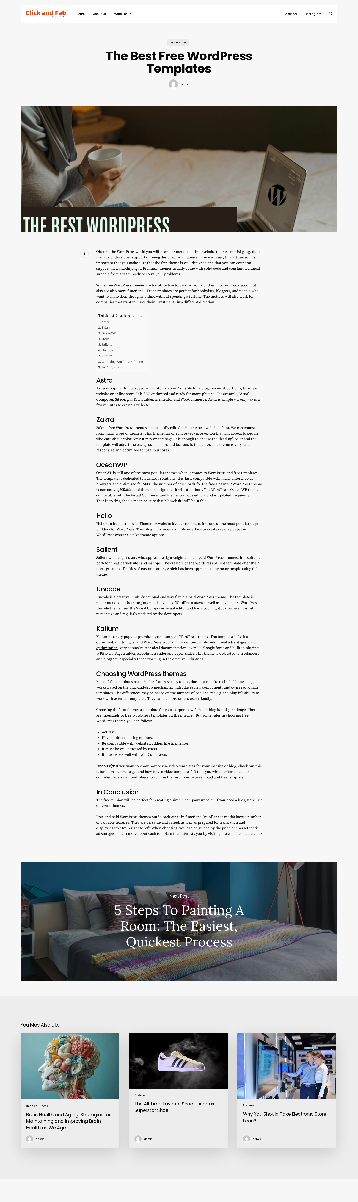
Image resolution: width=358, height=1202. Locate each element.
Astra (106, 322)
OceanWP (109, 333)
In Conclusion (112, 367)
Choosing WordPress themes (123, 362)
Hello (106, 339)
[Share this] (84, 253)
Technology (177, 42)
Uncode (107, 350)
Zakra (106, 327)
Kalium (107, 356)
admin (185, 84)
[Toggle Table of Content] (140, 316)
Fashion (139, 1095)
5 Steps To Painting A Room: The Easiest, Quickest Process (179, 921)
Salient (107, 344)
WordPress (126, 252)
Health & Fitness (37, 1106)
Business (249, 1105)
